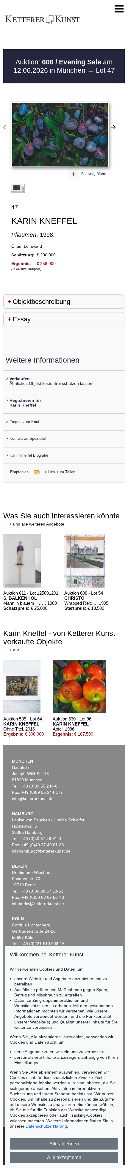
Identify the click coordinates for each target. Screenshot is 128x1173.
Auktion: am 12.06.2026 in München (63, 66)
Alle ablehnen (64, 1143)
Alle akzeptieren (64, 1157)
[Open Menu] (119, 8)
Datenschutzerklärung (46, 1126)
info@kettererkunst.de (33, 798)
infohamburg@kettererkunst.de (41, 851)
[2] (113, 127)
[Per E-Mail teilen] (35, 472)
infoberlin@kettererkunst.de (38, 903)
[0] (5, 127)
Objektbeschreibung (41, 301)
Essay (22, 319)
